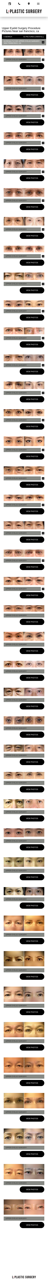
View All (39, 37)
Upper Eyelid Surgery (29, 41)
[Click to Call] (19, 3)
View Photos (32, 66)
